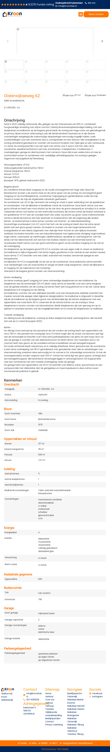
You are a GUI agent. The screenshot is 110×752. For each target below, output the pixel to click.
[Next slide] (102, 41)
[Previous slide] (8, 41)
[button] (80, 14)
